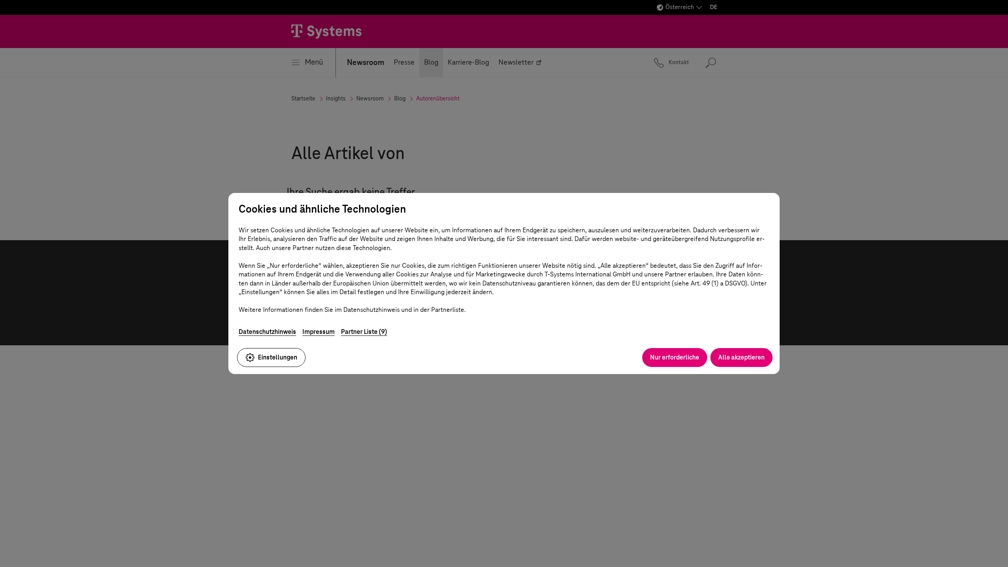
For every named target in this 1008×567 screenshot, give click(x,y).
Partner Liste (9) (364, 332)
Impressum (318, 332)
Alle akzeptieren (741, 357)
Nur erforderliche (674, 357)
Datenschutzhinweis (267, 332)
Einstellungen (277, 357)
